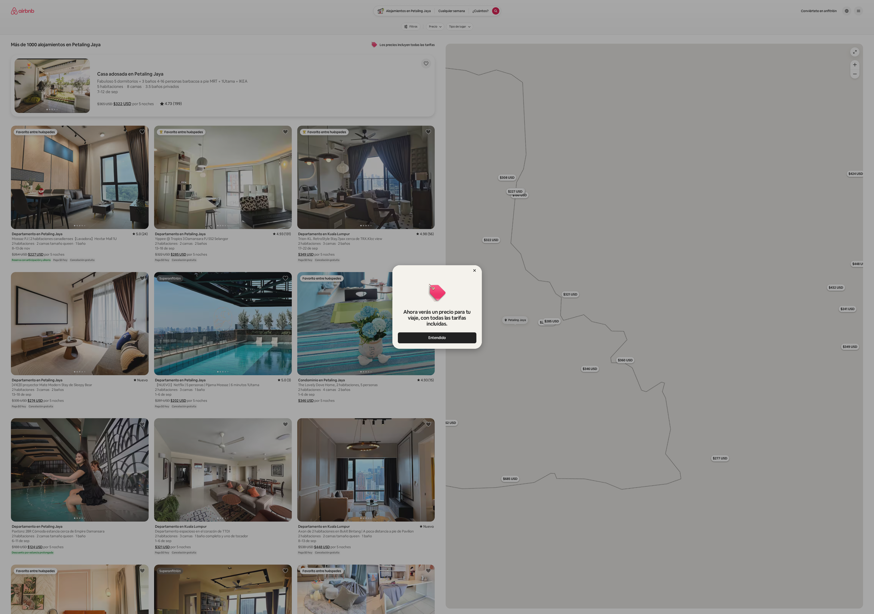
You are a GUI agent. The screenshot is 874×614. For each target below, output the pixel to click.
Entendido (437, 337)
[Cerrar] (474, 270)
